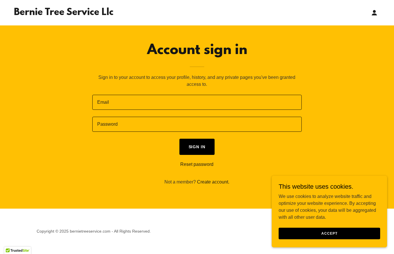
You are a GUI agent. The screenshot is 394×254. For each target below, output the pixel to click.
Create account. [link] (213, 181)
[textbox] (196, 102)
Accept (329, 233)
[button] (374, 12)
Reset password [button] (196, 164)
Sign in (197, 146)
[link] (63, 13)
